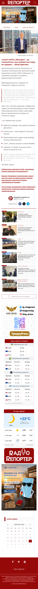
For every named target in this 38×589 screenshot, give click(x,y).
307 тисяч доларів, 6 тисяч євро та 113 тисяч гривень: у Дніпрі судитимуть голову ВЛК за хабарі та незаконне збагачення (26, 285)
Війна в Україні (28, 27)
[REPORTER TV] (25, 562)
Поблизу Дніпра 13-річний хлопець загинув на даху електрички (26, 243)
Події (16, 27)
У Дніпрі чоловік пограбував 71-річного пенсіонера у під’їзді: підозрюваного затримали (26, 215)
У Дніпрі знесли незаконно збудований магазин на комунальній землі (26, 256)
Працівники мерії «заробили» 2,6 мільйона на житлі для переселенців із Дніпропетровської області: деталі (27, 270)
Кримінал (21, 212)
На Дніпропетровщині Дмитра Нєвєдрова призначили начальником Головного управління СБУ (26, 229)
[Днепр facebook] (12, 562)
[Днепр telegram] (18, 562)
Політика (6, 27)
